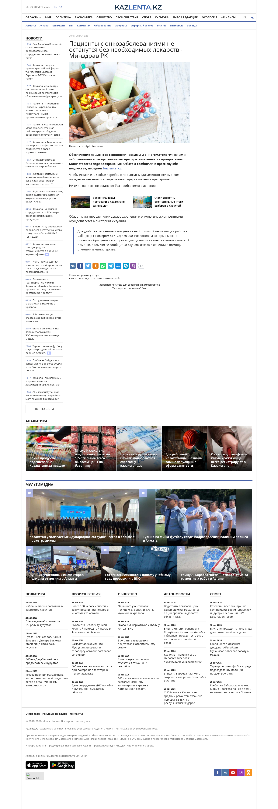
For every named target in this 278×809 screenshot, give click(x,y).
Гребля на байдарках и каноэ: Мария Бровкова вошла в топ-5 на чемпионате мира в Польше (44, 365)
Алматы (31, 25)
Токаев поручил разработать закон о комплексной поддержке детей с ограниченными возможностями (47, 680)
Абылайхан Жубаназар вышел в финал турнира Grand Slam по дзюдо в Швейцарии (43, 395)
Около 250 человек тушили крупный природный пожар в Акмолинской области (91, 628)
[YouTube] (233, 772)
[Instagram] (241, 772)
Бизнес (161, 25)
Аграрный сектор (142, 25)
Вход (144, 288)
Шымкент (58, 25)
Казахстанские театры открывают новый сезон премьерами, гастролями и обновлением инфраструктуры (44, 91)
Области (32, 17)
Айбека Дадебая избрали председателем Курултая (42, 661)
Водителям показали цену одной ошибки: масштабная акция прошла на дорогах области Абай (44, 196)
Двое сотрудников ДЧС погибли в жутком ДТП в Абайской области (92, 689)
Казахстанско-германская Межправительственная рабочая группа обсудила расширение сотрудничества (44, 129)
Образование (102, 25)
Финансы (228, 17)
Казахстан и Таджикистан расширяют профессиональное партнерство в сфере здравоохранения (44, 147)
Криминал (83, 25)
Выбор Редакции (185, 17)
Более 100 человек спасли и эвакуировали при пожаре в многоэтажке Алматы (90, 609)
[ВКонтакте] (225, 772)
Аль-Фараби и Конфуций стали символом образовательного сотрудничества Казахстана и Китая (43, 50)
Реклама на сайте (54, 714)
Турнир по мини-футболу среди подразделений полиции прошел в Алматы (44, 349)
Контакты (76, 714)
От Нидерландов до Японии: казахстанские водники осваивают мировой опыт (44, 163)
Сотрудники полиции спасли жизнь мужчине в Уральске (42, 303)
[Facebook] (217, 772)
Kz (60, 6)
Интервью (176, 25)
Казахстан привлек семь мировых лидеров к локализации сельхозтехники (43, 381)
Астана (44, 25)
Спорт (146, 17)
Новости (34, 38)
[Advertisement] (224, 90)
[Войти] (252, 17)
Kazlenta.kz (32, 728)
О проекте (33, 714)
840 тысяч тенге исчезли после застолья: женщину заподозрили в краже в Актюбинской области (138, 683)
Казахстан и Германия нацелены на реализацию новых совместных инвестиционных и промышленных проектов (42, 110)
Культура (162, 17)
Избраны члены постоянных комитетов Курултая (44, 607)
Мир (48, 17)
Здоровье (121, 25)
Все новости (44, 409)
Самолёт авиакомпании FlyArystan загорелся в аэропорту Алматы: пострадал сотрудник (91, 649)
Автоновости (177, 594)
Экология (209, 17)
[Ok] (248, 772)
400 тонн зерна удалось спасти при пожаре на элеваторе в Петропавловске (92, 670)
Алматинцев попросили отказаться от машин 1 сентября (133, 663)
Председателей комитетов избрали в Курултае (43, 623)
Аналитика (36, 421)
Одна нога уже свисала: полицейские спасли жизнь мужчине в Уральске (136, 609)
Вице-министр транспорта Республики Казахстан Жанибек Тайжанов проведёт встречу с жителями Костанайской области (43, 285)
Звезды (192, 25)
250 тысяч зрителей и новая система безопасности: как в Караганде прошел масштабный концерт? (43, 179)
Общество (104, 17)
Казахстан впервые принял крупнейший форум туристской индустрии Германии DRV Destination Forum (42, 71)
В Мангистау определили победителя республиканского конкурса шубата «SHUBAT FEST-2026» (44, 231)
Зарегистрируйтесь (111, 284)
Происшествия (127, 17)
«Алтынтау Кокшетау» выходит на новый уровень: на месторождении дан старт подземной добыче (44, 267)
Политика (63, 17)
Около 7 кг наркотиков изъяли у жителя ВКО (139, 626)
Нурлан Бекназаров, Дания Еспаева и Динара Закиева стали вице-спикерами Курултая (43, 642)
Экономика (84, 17)
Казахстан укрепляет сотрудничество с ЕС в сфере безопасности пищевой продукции (42, 214)
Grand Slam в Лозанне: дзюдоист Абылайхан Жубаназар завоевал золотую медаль (43, 333)
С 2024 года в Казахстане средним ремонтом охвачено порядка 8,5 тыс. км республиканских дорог (183, 698)
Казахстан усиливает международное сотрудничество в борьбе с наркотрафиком (41, 249)
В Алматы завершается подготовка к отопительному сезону (136, 644)
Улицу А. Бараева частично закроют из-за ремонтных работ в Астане (185, 677)
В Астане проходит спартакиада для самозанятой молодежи (43, 318)
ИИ (71, 25)
